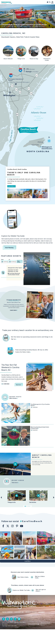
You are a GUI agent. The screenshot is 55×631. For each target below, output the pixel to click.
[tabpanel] (17, 496)
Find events (18, 262)
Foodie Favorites (14, 300)
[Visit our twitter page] (8, 526)
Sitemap (42, 612)
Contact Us (19, 612)
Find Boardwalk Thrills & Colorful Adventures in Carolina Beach (24, 24)
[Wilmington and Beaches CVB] (6, 2)
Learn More (11, 186)
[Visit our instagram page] (12, 526)
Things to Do (21, 58)
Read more (18, 384)
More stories (13, 398)
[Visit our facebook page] (3, 526)
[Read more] (45, 26)
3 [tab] (28, 506)
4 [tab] (29, 506)
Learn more (13, 310)
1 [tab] (25, 506)
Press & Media (7, 612)
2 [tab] (26, 506)
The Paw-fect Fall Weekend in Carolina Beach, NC (10, 367)
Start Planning (9, 247)
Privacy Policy (31, 612)
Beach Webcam (8, 58)
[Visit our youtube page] (21, 526)
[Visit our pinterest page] (17, 526)
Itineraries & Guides (46, 59)
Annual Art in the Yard (14, 268)
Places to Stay (34, 58)
